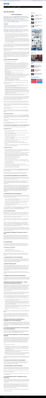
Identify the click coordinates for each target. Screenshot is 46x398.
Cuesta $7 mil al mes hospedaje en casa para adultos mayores (38, 18)
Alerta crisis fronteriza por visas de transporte (38, 25)
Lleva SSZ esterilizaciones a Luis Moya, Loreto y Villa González (38, 73)
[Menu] (41, 7)
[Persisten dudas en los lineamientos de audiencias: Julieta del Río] (32, 70)
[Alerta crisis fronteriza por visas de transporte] (32, 26)
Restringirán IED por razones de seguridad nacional (36, 62)
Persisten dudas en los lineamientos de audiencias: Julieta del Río (38, 70)
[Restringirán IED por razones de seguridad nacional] (36, 58)
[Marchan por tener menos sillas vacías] (32, 22)
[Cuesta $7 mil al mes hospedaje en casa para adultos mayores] (32, 19)
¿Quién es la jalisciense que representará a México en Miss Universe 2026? (38, 66)
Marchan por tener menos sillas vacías (38, 22)
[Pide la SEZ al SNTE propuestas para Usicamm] (32, 16)
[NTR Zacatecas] (6, 4)
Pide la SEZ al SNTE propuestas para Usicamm (38, 15)
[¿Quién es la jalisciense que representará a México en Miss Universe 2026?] (32, 66)
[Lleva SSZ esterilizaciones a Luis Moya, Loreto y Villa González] (32, 74)
